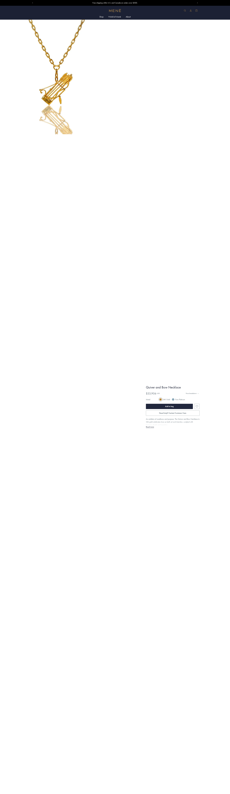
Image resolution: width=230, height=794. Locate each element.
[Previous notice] (32, 3)
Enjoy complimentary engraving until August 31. (115, 3)
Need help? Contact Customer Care (172, 413)
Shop (101, 16)
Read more (150, 427)
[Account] (191, 10)
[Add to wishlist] (197, 406)
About (128, 16)
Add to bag (169, 406)
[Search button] (185, 10)
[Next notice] (197, 3)
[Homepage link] (115, 10)
